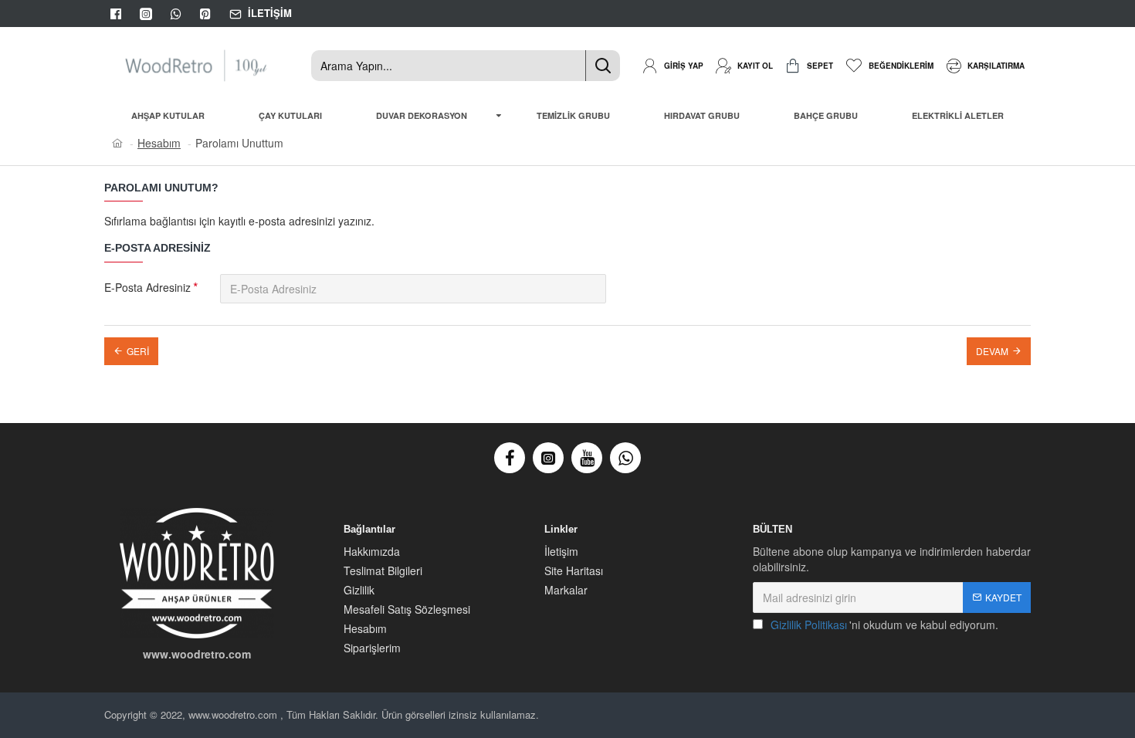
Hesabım (159, 143)
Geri (138, 350)
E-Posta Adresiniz (147, 287)
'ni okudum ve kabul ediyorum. (884, 624)
